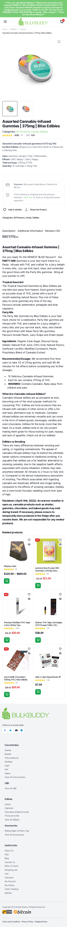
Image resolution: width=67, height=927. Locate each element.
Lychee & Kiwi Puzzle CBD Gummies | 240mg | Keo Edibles (47, 571)
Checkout (9, 877)
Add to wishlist (4, 209)
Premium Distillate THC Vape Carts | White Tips (17, 623)
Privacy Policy (28, 921)
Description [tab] (8, 230)
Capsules (9, 808)
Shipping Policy (41, 921)
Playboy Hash (10, 566)
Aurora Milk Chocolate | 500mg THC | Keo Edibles (15, 678)
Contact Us (10, 862)
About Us (9, 850)
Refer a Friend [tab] (10, 236)
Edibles (14, 29)
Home (4, 29)
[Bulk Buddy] (33, 21)
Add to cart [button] (38, 585)
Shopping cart (11, 870)
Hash (7, 765)
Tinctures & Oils (12, 815)
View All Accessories (14, 834)
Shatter (8, 750)
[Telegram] (21, 730)
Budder (8, 754)
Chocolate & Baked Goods (17, 812)
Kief (6, 769)
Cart (7, 873)
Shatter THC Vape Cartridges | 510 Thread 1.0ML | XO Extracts (48, 625)
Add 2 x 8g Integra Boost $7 (48, 677)
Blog (7, 858)
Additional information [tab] (30, 230)
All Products (23, 131)
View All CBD (11, 788)
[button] (59, 42)
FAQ (7, 854)
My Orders (9, 885)
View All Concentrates (15, 777)
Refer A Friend (11, 866)
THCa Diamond (11, 758)
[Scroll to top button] (62, 913)
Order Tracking (11, 889)
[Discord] (16, 730)
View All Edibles (12, 819)
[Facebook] (4, 730)
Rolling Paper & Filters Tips (17, 831)
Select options (7, 581)
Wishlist (8, 893)
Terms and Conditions (11, 921)
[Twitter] (10, 730)
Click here (28, 197)
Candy (22, 29)
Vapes (7, 773)
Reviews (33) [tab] (52, 230)
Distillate (8, 761)
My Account (10, 881)
